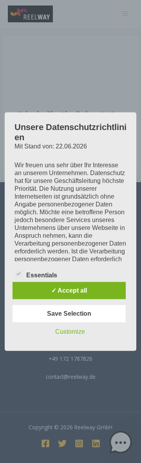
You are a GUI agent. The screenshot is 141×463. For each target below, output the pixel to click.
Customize (70, 331)
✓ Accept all (69, 290)
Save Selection (69, 313)
